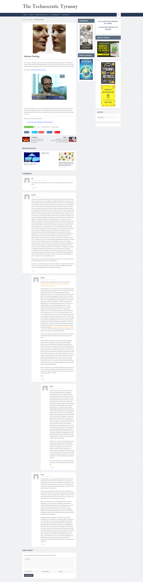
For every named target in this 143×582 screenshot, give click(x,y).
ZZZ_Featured (59, 59)
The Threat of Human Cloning (38, 70)
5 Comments (66, 59)
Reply (34, 187)
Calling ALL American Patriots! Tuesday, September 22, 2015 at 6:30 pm (59, 140)
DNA (38, 127)
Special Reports (55, 14)
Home (25, 14)
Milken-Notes (45, 153)
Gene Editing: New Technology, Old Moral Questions (40, 122)
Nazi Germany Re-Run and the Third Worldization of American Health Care (66, 164)
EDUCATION (65, 14)
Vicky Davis (31, 59)
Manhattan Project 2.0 (42, 14)
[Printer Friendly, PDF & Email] (28, 127)
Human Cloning (55, 127)
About (31, 14)
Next (64, 137)
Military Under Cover (30, 164)
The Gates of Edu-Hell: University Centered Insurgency (37, 140)
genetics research (45, 127)
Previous (34, 137)
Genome (50, 59)
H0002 (54, 59)
